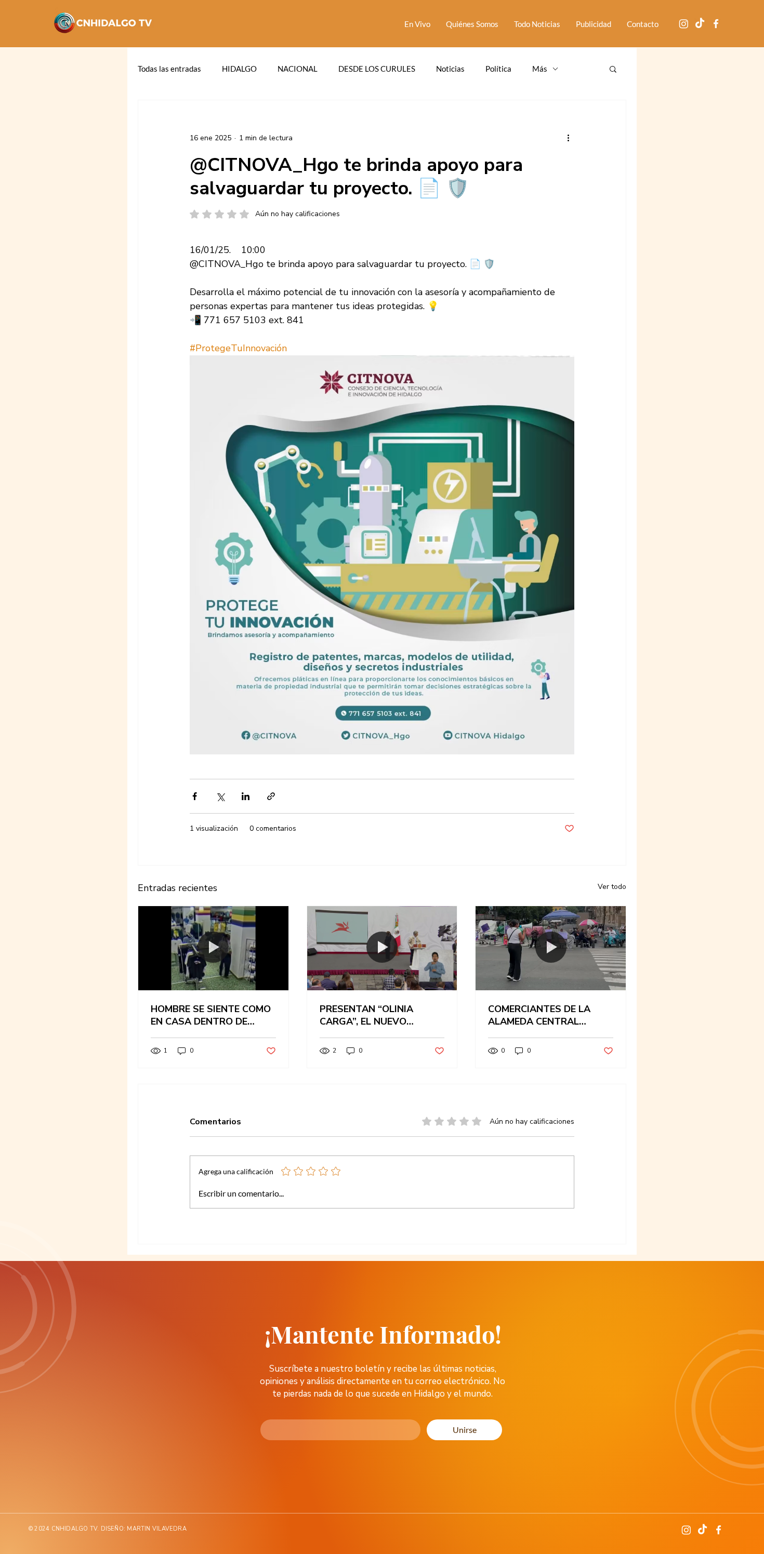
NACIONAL (298, 68)
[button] (613, 68)
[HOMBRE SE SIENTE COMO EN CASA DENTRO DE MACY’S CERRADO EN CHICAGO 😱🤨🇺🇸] (213, 948)
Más (539, 68)
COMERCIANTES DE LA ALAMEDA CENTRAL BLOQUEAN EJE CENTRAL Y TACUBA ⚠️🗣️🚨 (549, 1015)
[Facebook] (716, 24)
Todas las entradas (169, 68)
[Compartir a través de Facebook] (195, 796)
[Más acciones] (568, 137)
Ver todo (612, 887)
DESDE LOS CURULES (376, 68)
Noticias (450, 68)
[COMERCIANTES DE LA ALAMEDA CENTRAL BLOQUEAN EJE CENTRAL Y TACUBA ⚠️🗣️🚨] (551, 948)
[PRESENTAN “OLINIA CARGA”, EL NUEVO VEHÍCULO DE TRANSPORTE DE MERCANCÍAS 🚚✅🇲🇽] (382, 948)
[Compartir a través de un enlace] (271, 796)
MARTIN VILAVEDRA (157, 1529)
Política (498, 68)
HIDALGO (239, 68)
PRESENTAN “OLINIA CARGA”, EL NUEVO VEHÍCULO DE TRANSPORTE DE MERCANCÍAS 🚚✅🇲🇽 (368, 1015)
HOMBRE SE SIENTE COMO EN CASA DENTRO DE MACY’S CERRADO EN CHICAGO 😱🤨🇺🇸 (211, 1015)
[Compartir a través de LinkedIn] (246, 796)
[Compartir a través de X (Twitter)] (220, 796)
